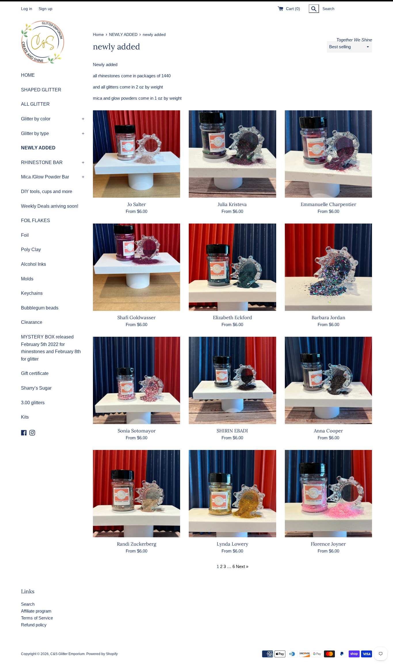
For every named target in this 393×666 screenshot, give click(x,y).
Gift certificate (35, 373)
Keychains (32, 293)
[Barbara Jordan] (328, 267)
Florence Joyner (328, 544)
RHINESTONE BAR (52, 162)
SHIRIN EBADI (232, 431)
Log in (26, 9)
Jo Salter (136, 204)
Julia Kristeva (232, 204)
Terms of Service (37, 617)
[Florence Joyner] (328, 493)
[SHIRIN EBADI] (232, 380)
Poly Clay (31, 249)
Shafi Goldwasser (136, 317)
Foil (25, 235)
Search (28, 604)
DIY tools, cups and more (46, 191)
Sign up (45, 9)
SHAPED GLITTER (41, 89)
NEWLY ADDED (38, 147)
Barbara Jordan (328, 317)
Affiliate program (36, 611)
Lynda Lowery (232, 544)
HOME (28, 75)
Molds (27, 278)
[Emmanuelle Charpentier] (328, 154)
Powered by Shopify (102, 654)
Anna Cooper (328, 431)
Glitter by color (52, 118)
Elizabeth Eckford (232, 317)
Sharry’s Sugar (36, 388)
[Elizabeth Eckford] (232, 267)
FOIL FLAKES (35, 220)
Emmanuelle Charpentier (328, 204)
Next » (242, 566)
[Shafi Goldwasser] (136, 267)
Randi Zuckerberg (136, 544)
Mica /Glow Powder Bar (52, 176)
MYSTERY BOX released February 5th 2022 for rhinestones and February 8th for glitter (51, 347)
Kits (25, 417)
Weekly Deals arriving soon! (49, 206)
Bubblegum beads (39, 307)
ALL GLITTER (35, 104)
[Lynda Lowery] (232, 493)
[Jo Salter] (136, 154)
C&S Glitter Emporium (67, 654)
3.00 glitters (33, 402)
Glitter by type (52, 133)
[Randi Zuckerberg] (136, 493)
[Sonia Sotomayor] (136, 380)
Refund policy (34, 624)
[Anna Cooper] (328, 380)
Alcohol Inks (33, 264)
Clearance (31, 322)
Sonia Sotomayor (137, 431)
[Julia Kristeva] (232, 154)
